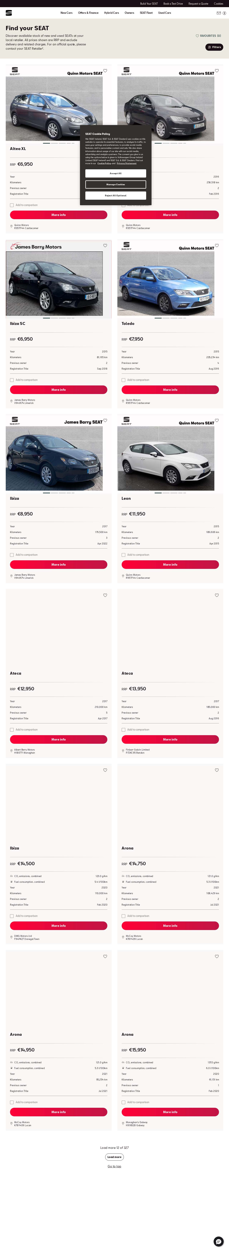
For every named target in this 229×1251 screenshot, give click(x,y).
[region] (116, 165)
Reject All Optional (115, 195)
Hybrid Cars (111, 12)
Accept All (116, 173)
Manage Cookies (115, 184)
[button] (59, 105)
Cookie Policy (104, 163)
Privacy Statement (127, 163)
